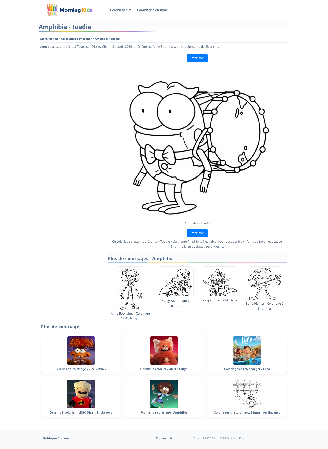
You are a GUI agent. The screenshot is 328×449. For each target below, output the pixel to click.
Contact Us (164, 438)
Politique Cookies (56, 438)
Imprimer (197, 58)
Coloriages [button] (119, 10)
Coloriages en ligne (152, 10)
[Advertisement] (71, 109)
